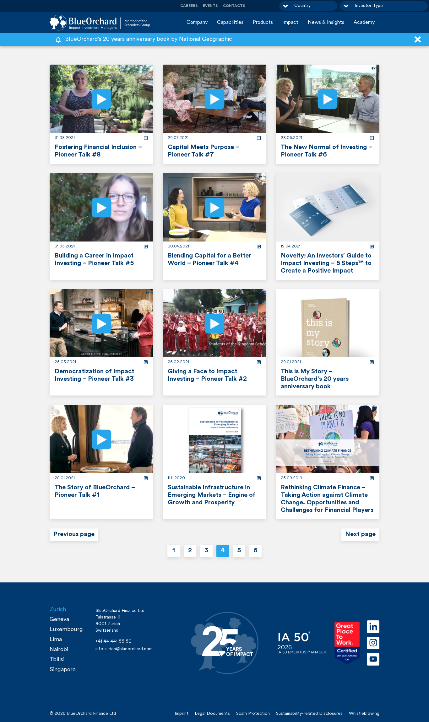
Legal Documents (212, 713)
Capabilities (230, 22)
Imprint (181, 713)
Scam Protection (253, 713)
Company (197, 22)
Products (263, 22)
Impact (290, 22)
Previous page (74, 534)
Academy (364, 22)
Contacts (234, 6)
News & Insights (326, 22)
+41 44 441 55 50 (113, 641)
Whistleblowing (364, 713)
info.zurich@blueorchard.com (124, 649)
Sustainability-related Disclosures (309, 713)
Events (210, 6)
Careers (189, 6)
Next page (360, 534)
